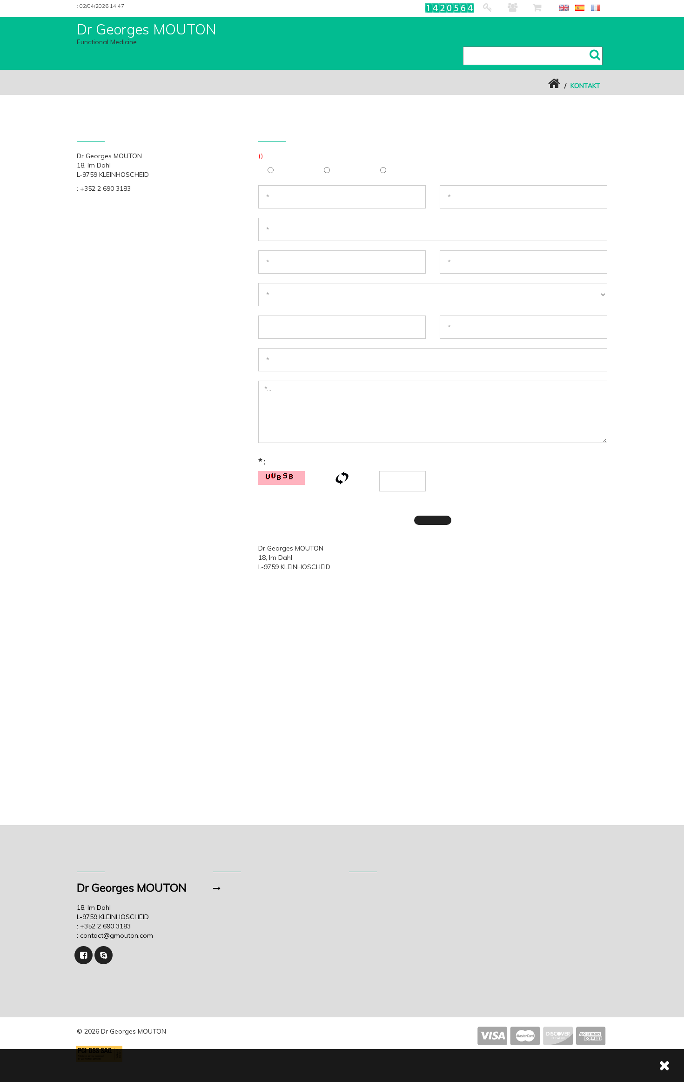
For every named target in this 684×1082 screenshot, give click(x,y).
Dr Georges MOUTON (146, 29)
